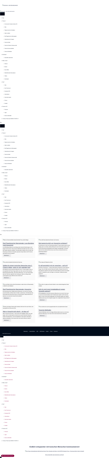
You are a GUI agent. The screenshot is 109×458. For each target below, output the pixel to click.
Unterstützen (7, 94)
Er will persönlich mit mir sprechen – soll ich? (53, 265)
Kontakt (6, 103)
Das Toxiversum (8, 88)
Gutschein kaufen (8, 97)
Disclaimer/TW (7, 91)
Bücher (6, 66)
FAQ (5, 27)
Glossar (6, 63)
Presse (6, 100)
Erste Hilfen (7, 69)
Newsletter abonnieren (9, 57)
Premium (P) (4, 106)
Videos (6, 75)
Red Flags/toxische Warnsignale (10, 36)
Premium (6, 109)
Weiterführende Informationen (10, 72)
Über (5, 85)
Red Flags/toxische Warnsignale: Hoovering (17, 289)
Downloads (7, 78)
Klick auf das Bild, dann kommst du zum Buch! (54, 454)
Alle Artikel (4, 54)
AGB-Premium (42, 331)
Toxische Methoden (8, 51)
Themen (3, 20)
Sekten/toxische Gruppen (9, 39)
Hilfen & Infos (4, 60)
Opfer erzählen (7, 33)
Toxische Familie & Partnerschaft (11, 45)
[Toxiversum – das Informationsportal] (7, 11)
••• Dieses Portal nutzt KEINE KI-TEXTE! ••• (10, 118)
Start (3, 17)
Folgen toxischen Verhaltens (10, 30)
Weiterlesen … (7, 255)
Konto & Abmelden (8, 115)
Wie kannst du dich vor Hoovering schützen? (53, 243)
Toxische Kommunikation (9, 48)
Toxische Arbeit (7, 42)
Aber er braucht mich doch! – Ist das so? (16, 311)
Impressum (56, 331)
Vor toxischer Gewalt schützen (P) (11, 136)
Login (6, 112)
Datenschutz (26, 331)
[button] (1, 122)
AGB (37, 331)
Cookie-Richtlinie (32, 331)
